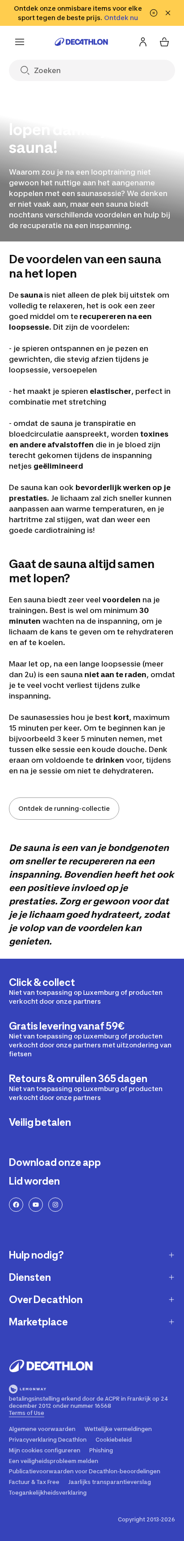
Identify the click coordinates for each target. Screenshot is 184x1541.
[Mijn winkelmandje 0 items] (164, 42)
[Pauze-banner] (153, 13)
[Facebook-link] (16, 1205)
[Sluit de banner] (168, 13)
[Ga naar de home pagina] (81, 42)
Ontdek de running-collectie (64, 808)
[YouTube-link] (36, 1205)
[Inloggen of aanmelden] (143, 42)
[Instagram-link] (55, 1205)
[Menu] (19, 42)
